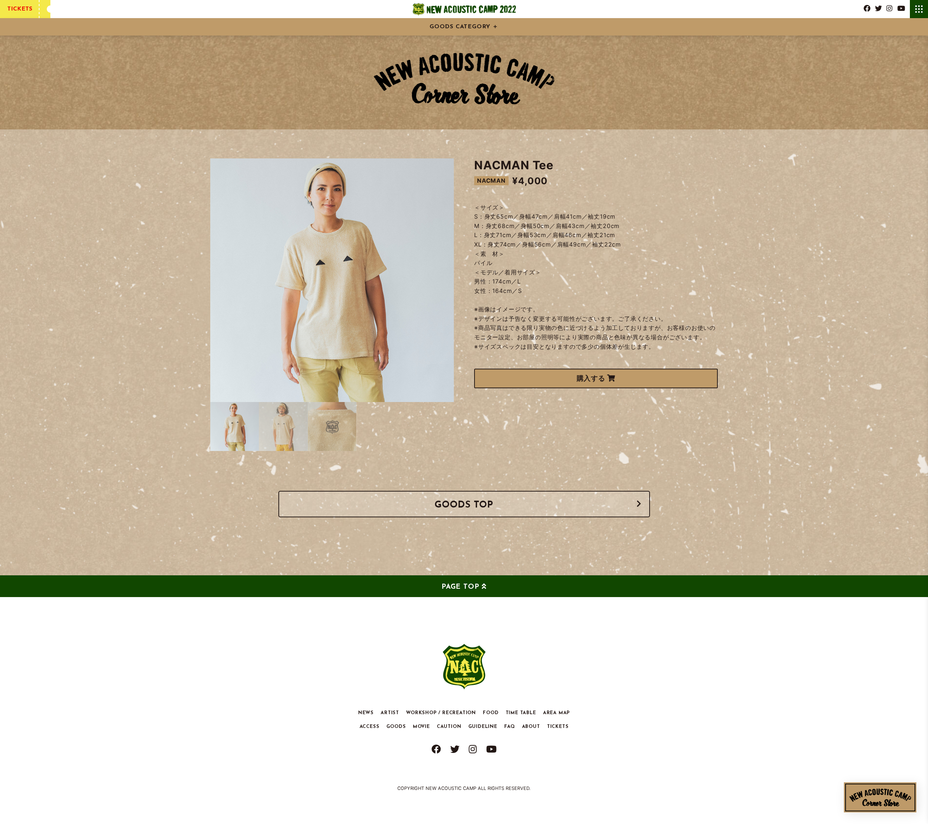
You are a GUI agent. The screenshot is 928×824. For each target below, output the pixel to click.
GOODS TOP (464, 505)
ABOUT (531, 726)
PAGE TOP (460, 587)
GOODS (396, 726)
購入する (592, 378)
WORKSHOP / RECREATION (441, 712)
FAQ (509, 726)
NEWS (366, 712)
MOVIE (421, 726)
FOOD (490, 712)
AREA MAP (556, 712)
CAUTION (449, 726)
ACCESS (370, 726)
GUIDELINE (482, 726)
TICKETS (19, 9)
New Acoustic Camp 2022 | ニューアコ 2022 (464, 9)
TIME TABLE (521, 712)
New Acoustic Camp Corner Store (880, 797)
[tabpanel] (332, 280)
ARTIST (390, 712)
